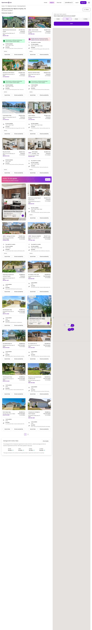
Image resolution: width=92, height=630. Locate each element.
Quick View (7, 54)
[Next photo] (24, 22)
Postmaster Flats (7, 115)
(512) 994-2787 (31, 156)
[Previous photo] (3, 22)
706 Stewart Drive (7, 377)
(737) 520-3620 (31, 240)
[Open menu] (89, 2)
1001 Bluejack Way (7, 309)
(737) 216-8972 (31, 119)
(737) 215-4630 (31, 347)
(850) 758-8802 (31, 382)
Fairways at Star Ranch (8, 72)
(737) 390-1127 (6, 119)
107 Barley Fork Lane (33, 274)
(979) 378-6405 (6, 347)
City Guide (45, 441)
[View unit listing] (23, 216)
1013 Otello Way (7, 412)
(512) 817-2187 (6, 35)
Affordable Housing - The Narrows (36, 153)
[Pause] (24, 186)
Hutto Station (31, 115)
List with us (69, 3)
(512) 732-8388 (6, 313)
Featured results (6, 13)
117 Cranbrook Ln (32, 343)
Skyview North (6, 151)
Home (3, 6)
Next (71, 23)
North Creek (35, 29)
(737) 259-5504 (6, 76)
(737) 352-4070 (31, 76)
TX (6, 6)
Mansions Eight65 (36, 236)
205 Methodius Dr (7, 343)
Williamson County (12, 6)
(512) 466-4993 (31, 417)
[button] (67, 325)
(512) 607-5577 (6, 280)
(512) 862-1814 (31, 203)
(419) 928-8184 (6, 240)
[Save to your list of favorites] (23, 18)
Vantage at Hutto (10, 236)
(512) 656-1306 (31, 278)
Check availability (18, 54)
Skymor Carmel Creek (34, 72)
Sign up (83, 2)
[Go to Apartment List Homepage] (7, 3)
